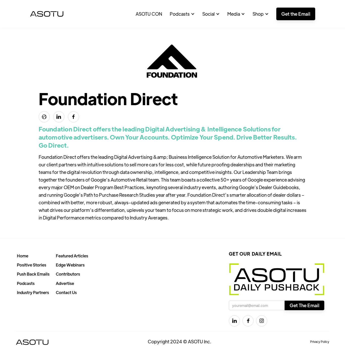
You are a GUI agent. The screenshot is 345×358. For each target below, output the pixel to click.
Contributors (68, 274)
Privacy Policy (319, 342)
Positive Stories (31, 264)
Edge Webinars (70, 264)
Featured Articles (72, 255)
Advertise (65, 283)
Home (22, 255)
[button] (182, 14)
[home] (47, 14)
